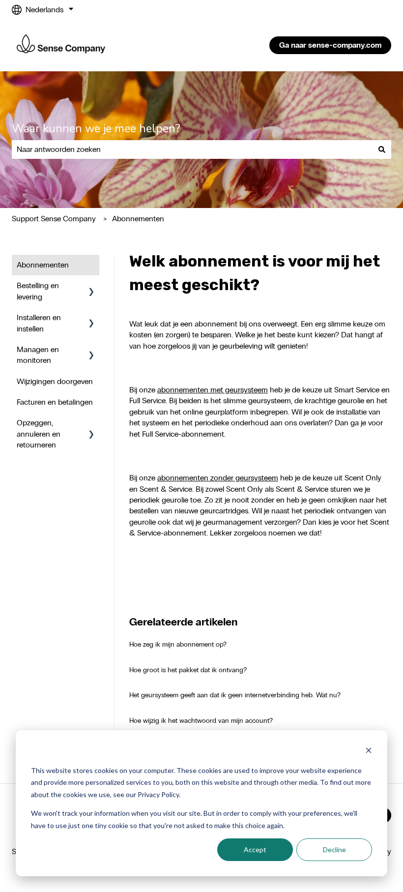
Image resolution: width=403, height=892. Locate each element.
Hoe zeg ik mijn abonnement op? (178, 644)
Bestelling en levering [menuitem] (38, 291)
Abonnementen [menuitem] (43, 264)
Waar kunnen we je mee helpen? (96, 128)
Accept (255, 849)
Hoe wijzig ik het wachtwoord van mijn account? (201, 720)
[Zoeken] (382, 149)
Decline (334, 849)
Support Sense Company (54, 218)
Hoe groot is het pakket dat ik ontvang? (188, 670)
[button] (91, 286)
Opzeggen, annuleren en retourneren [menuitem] (38, 433)
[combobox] (192, 149)
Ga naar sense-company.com (330, 45)
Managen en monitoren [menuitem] (38, 355)
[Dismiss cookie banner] (368, 751)
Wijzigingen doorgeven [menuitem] (55, 381)
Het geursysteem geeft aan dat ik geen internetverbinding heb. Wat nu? (235, 695)
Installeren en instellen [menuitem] (39, 323)
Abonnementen (138, 218)
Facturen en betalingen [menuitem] (55, 402)
